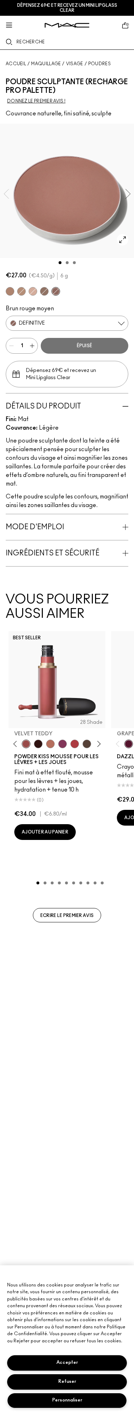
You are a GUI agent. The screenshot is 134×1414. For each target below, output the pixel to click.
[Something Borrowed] (62, 744)
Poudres (99, 64)
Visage (74, 64)
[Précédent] (17, 744)
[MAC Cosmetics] (67, 25)
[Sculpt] (21, 291)
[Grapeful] (128, 744)
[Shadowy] (44, 291)
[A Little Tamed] (74, 744)
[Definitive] (55, 291)
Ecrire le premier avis (67, 915)
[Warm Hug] (50, 744)
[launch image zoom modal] (122, 239)
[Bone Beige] (33, 291)
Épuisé (85, 346)
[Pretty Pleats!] (38, 744)
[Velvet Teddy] (26, 744)
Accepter (67, 1362)
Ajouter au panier (45, 832)
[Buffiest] (86, 744)
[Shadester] (10, 291)
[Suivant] (98, 744)
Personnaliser (67, 1400)
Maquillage (46, 64)
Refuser (67, 1381)
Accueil (16, 64)
